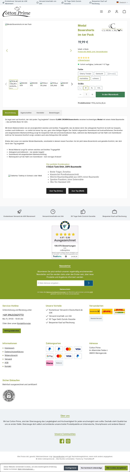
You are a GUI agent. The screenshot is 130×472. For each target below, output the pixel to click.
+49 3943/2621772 (13, 315)
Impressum (9, 348)
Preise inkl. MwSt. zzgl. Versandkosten (93, 52)
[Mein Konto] (116, 11)
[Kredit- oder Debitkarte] (73, 349)
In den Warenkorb (110, 94)
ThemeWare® (89, 459)
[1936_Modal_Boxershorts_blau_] (39, 50)
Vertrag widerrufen (11, 331)
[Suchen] (109, 11)
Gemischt (99, 74)
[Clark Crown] (112, 31)
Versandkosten (59, 456)
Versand (8, 359)
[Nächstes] (71, 50)
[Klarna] (49, 363)
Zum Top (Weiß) (78, 191)
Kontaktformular (24, 323)
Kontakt (8, 366)
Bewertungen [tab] (54, 113)
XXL (99, 88)
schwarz (96, 78)
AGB (91, 292)
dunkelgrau (112, 74)
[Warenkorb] (124, 11)
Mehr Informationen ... (26, 469)
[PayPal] (50, 349)
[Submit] (88, 283)
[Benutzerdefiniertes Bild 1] (94, 311)
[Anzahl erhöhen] (92, 94)
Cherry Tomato (85, 74)
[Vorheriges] (7, 50)
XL (92, 88)
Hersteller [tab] (40, 113)
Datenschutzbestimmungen (56, 292)
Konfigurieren (71, 468)
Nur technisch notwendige (91, 468)
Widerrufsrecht (11, 355)
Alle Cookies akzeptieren (116, 468)
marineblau (84, 78)
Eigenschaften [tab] (26, 113)
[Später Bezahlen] (59, 349)
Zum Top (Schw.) (56, 191)
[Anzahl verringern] (80, 94)
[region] (39, 56)
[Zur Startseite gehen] (16, 11)
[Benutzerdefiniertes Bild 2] (107, 311)
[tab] (10, 113)
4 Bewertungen (84, 60)
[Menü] (101, 11)
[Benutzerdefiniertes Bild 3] (119, 311)
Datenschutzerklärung (14, 352)
